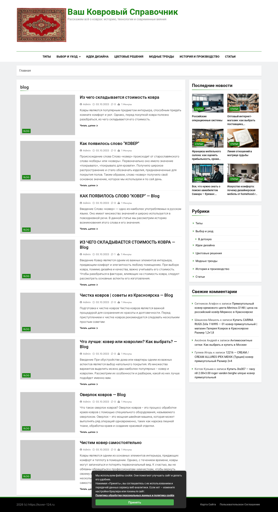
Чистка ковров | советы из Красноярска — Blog (126, 295)
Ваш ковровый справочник (123, 12)
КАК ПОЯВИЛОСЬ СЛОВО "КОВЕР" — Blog (119, 196)
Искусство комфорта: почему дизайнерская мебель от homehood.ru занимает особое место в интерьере (242, 194)
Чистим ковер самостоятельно (111, 442)
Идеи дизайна (97, 56)
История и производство (199, 56)
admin (87, 104)
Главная (25, 70)
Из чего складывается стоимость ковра (119, 97)
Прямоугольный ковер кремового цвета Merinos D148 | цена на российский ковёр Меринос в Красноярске (226, 308)
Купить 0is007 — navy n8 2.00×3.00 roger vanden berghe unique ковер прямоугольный (225, 373)
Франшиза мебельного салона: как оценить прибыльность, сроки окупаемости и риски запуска (206, 159)
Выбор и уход (67, 56)
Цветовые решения (128, 56)
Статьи (230, 56)
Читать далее (88, 125)
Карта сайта (208, 504)
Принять (134, 502)
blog (26, 131)
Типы (47, 56)
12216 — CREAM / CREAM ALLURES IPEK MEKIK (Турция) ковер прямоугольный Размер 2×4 (224, 357)
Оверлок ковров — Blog (103, 394)
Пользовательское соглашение (240, 504)
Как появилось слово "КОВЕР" (109, 143)
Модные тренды (161, 56)
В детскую (205, 239)
